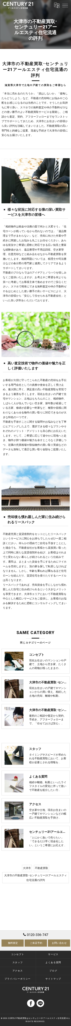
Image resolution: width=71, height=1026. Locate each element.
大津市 (27, 868)
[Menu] (65, 5)
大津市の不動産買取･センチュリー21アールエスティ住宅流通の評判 (35, 878)
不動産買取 (41, 868)
